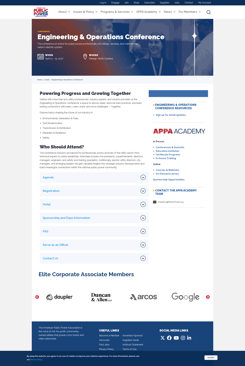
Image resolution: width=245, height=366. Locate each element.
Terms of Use (129, 349)
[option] (59, 297)
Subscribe (149, 2)
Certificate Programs (168, 154)
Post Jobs (104, 344)
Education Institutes (167, 151)
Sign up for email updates (171, 115)
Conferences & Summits (170, 147)
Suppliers (164, 2)
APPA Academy (146, 11)
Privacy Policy (106, 349)
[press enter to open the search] (208, 12)
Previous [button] (37, 297)
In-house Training (166, 158)
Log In (103, 2)
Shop (136, 2)
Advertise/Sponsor (132, 335)
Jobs (177, 2)
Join (126, 2)
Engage (115, 2)
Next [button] (208, 297)
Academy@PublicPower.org (170, 202)
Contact (189, 2)
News (168, 11)
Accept (211, 358)
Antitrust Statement (132, 344)
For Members (188, 11)
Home (39, 80)
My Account (204, 2)
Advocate (104, 340)
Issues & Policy (83, 11)
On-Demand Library (167, 173)
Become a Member (109, 335)
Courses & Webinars (167, 170)
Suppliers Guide (130, 340)
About (62, 11)
